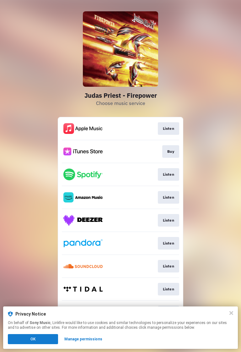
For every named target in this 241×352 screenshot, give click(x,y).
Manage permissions (83, 339)
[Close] (231, 313)
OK (32, 339)
